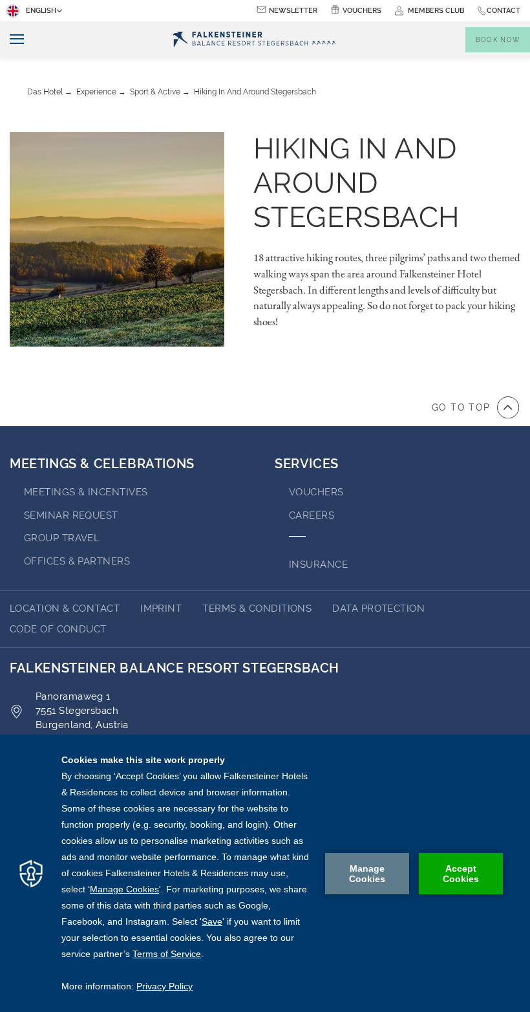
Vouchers (362, 10)
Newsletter (293, 10)
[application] (265, 873)
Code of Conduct (58, 629)
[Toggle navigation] (12, 39)
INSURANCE (318, 564)
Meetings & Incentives (85, 492)
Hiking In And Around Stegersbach (255, 91)
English (41, 10)
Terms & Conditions (257, 608)
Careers (311, 515)
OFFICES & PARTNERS (77, 561)
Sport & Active (155, 91)
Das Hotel (45, 91)
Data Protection (378, 608)
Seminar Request (71, 515)
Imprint (161, 608)
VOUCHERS (316, 492)
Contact (503, 10)
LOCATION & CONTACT (65, 608)
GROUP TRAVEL (62, 538)
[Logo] (254, 39)
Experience (96, 91)
